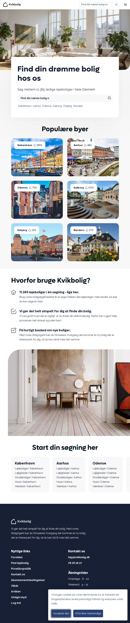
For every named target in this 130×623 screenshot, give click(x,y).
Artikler (16, 591)
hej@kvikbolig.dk (79, 557)
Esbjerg (67, 105)
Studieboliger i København (30, 477)
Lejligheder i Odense (104, 472)
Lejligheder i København (29, 472)
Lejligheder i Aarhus (67, 472)
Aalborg (57, 105)
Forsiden (17, 557)
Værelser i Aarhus (66, 486)
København (25, 105)
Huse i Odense (101, 481)
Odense (46, 105)
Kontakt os (18, 574)
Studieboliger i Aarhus (69, 477)
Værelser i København (27, 486)
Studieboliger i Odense (106, 477)
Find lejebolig (20, 563)
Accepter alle (61, 613)
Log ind (16, 602)
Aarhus (37, 105)
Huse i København (25, 481)
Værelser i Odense (103, 486)
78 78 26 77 (75, 563)
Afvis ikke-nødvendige (88, 613)
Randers (78, 105)
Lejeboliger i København (29, 468)
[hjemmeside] (21, 521)
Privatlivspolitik (21, 568)
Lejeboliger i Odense (105, 468)
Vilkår (14, 585)
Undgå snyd (18, 597)
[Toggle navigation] (125, 4)
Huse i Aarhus (64, 481)
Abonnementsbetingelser (28, 580)
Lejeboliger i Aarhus (67, 468)
